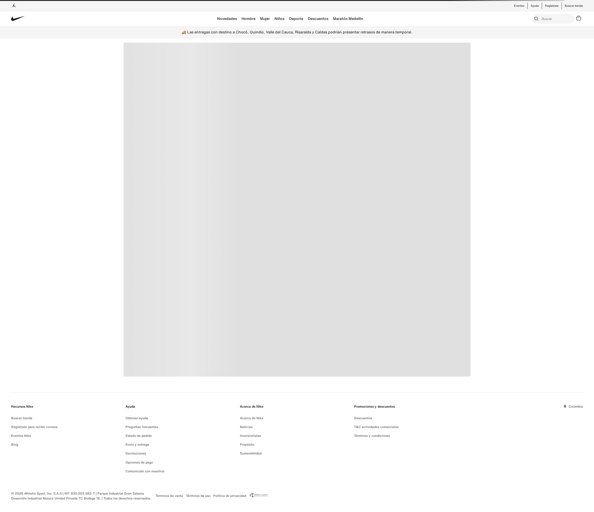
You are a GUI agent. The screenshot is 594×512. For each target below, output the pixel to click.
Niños (279, 18)
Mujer (265, 18)
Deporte (296, 18)
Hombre (248, 18)
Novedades (227, 18)
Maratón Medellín (348, 18)
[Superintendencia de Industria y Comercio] (257, 496)
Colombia (575, 406)
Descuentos (318, 18)
